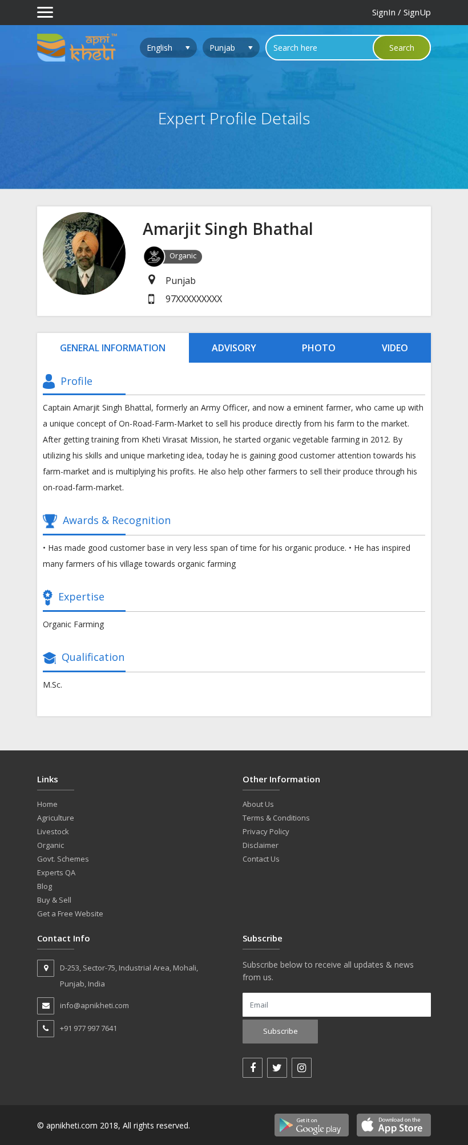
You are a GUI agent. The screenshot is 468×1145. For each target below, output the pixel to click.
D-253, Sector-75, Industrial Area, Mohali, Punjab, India (129, 976)
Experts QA (56, 872)
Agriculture (55, 818)
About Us (258, 804)
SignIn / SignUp (401, 12)
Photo (319, 348)
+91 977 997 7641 (88, 1028)
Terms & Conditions (276, 818)
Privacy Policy (266, 831)
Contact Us (261, 859)
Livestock (53, 831)
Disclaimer (261, 845)
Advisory (234, 348)
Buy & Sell (54, 900)
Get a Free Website (70, 913)
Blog (44, 886)
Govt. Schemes (63, 859)
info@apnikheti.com (94, 1005)
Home (47, 804)
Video (395, 348)
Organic (50, 845)
